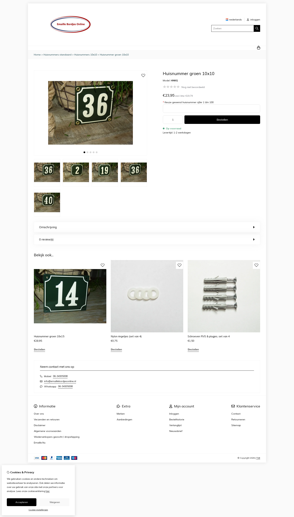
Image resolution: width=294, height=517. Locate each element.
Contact (235, 413)
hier (48, 491)
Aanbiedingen (124, 419)
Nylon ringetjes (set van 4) (126, 336)
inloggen (255, 19)
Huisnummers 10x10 (85, 54)
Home (37, 54)
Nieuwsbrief (175, 431)
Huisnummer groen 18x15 (49, 336)
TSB (258, 458)
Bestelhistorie (176, 419)
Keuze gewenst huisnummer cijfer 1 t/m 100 (188, 102)
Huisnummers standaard (57, 54)
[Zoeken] (257, 28)
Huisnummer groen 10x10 (114, 54)
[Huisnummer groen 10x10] (90, 154)
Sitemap (236, 425)
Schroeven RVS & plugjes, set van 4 (209, 336)
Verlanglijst (175, 425)
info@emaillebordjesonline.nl (60, 381)
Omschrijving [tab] (48, 227)
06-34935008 (60, 376)
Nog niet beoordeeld (193, 87)
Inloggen (174, 413)
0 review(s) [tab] (46, 239)
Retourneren (238, 419)
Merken (121, 413)
